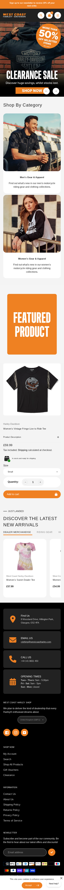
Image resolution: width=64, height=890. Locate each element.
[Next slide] (56, 91)
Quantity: (13, 481)
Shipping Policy (11, 804)
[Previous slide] (46, 91)
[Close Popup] (61, 878)
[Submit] (51, 852)
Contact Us (9, 794)
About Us (8, 799)
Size (5, 465)
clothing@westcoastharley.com (36, 642)
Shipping (22, 450)
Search (7, 759)
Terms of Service (12, 820)
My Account (9, 753)
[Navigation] (57, 15)
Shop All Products (13, 764)
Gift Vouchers (10, 769)
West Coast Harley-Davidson (19, 576)
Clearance (9, 775)
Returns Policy (11, 810)
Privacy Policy (11, 815)
